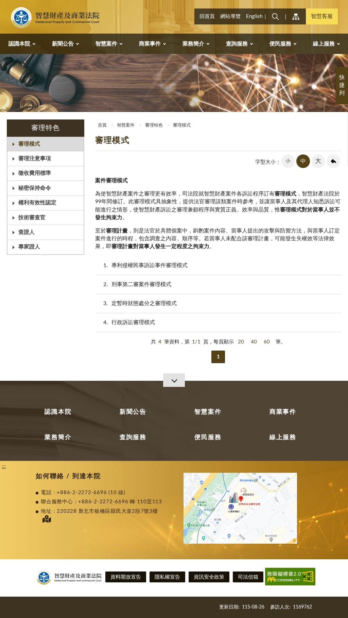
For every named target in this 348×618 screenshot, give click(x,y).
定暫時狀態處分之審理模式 (140, 303)
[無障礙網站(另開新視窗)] (290, 578)
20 (241, 341)
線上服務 (282, 437)
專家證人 (29, 246)
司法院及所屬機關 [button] (295, 16)
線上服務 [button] (324, 43)
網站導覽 (230, 16)
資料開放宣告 (125, 577)
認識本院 (58, 412)
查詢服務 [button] (237, 43)
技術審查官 (32, 217)
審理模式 (29, 144)
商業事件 (282, 412)
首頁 (102, 125)
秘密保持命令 (34, 188)
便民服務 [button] (280, 43)
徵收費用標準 (34, 173)
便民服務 (207, 437)
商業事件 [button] (150, 43)
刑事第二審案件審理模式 (137, 284)
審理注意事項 (34, 158)
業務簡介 (58, 437)
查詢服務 (133, 437)
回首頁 (207, 16)
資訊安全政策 (209, 577)
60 (267, 341)
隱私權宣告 (167, 577)
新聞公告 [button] (63, 43)
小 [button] (288, 161)
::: (4, 5)
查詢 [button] (275, 16)
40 (254, 341)
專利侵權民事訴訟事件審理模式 (145, 265)
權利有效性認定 (37, 202)
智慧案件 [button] (106, 43)
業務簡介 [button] (193, 43)
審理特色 (154, 125)
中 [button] (303, 161)
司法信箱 (248, 577)
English (254, 16)
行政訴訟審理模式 (129, 322)
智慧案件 (126, 125)
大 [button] (318, 161)
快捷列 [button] (342, 85)
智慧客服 (322, 16)
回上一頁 (333, 161)
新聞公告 (133, 412)
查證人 (26, 232)
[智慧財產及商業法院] (56, 18)
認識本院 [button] (19, 43)
